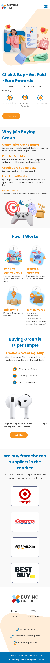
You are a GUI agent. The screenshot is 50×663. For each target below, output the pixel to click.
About (14, 616)
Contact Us (33, 616)
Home (14, 611)
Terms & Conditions (17, 655)
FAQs (33, 611)
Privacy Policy (35, 655)
